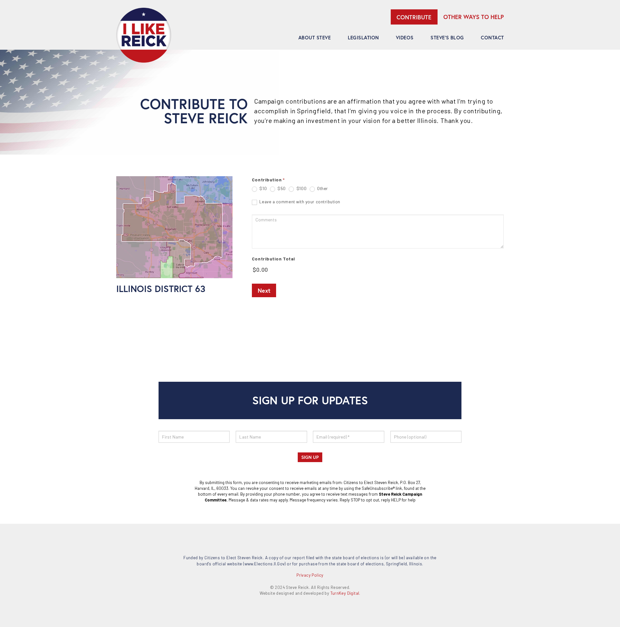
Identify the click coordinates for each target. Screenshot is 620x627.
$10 (262, 188)
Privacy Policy (309, 575)
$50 (281, 188)
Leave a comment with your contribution (299, 201)
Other (322, 188)
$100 (300, 188)
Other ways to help (473, 17)
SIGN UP (310, 457)
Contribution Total (273, 258)
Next (264, 290)
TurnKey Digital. (345, 593)
